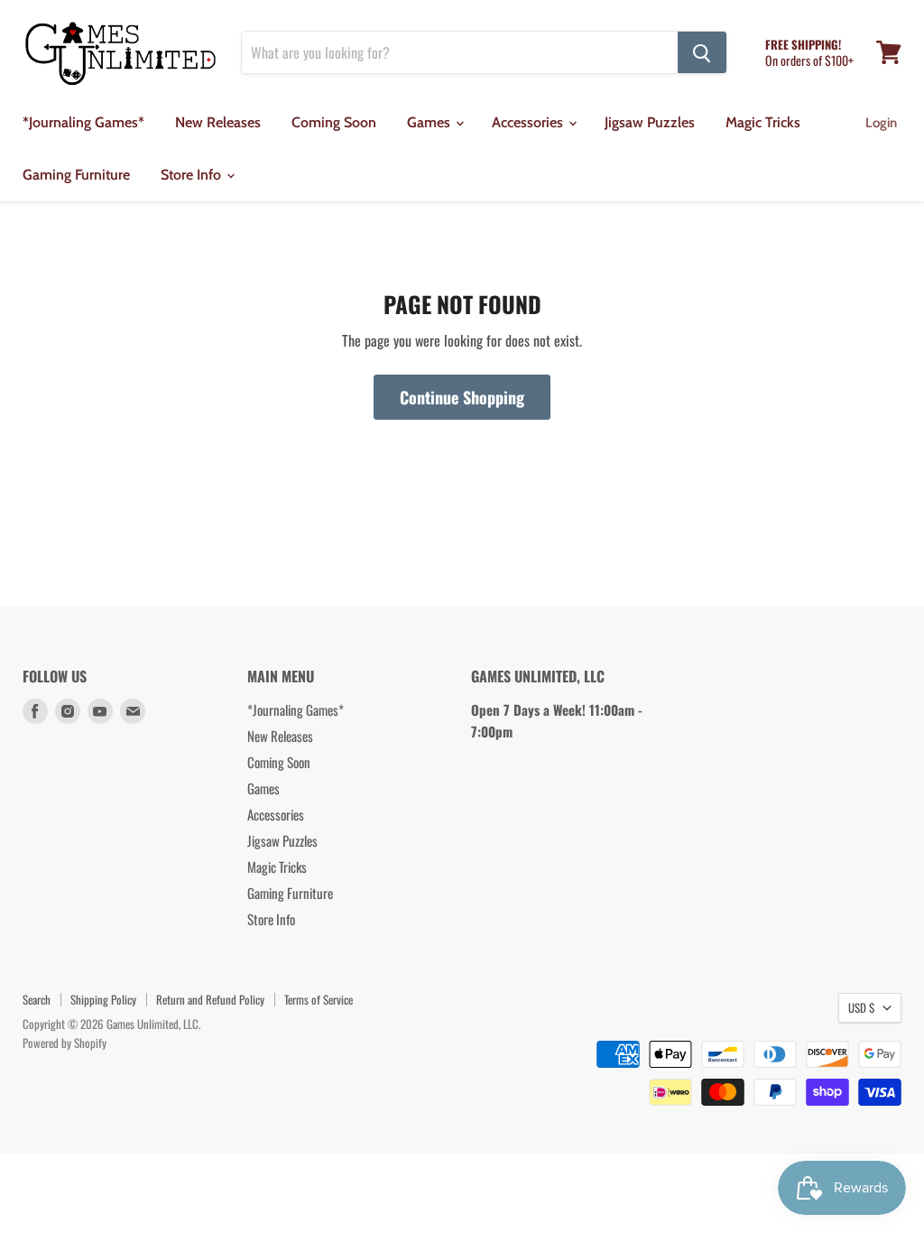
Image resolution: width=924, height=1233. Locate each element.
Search (37, 999)
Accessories (529, 122)
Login (881, 123)
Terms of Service (318, 999)
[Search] (702, 52)
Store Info (193, 174)
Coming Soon (333, 122)
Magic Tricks (762, 122)
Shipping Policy (103, 999)
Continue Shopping (462, 397)
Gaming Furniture (76, 174)
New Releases (218, 122)
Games (430, 122)
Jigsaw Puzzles (650, 122)
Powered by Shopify (64, 1043)
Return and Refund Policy (210, 999)
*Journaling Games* (83, 122)
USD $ (861, 1007)
